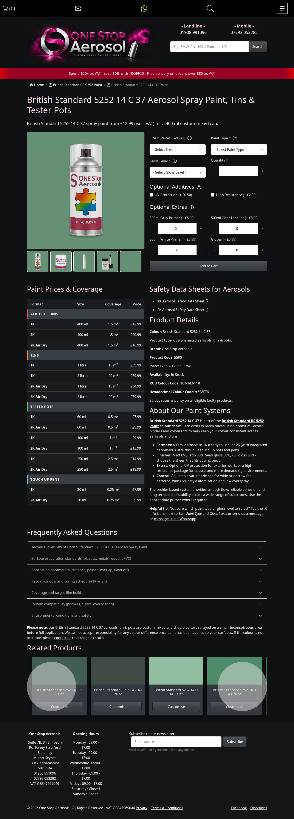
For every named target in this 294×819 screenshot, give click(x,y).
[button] (37, 261)
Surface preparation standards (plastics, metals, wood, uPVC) (81, 558)
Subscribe (235, 741)
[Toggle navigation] (282, 8)
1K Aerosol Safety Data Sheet (180, 301)
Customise (118, 706)
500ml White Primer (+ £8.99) (173, 239)
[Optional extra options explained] (191, 207)
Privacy (141, 807)
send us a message (247, 513)
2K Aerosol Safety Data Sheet (180, 309)
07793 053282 (244, 32)
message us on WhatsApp (175, 518)
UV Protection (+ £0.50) (173, 194)
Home (38, 84)
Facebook (239, 807)
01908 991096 (193, 32)
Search (257, 46)
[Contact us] (78, 8)
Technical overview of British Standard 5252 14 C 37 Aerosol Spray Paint (89, 547)
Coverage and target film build (56, 592)
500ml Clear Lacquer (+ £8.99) (234, 217)
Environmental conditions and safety (61, 615)
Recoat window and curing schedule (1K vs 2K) (69, 581)
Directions (258, 807)
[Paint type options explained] (235, 138)
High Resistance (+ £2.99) (236, 194)
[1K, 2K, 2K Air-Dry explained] (189, 138)
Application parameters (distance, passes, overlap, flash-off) (80, 569)
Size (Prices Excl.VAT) (168, 138)
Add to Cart (208, 266)
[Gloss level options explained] (174, 161)
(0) (11, 8)
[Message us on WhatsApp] (144, 8)
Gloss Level (160, 161)
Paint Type (221, 138)
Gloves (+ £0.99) (223, 239)
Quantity (219, 160)
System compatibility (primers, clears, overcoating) (72, 604)
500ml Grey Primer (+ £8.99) (172, 217)
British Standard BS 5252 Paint (77, 84)
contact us (62, 637)
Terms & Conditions (167, 807)
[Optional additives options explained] (199, 187)
